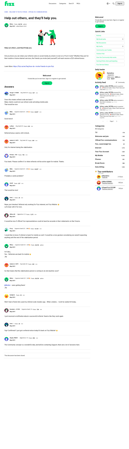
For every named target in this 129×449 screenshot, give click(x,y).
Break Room (110, 163)
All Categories (99, 129)
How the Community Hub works (106, 57)
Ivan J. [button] (12, 197)
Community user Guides (104, 50)
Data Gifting (110, 167)
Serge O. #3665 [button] (14, 92)
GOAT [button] (11, 183)
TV (110, 132)
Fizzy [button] (11, 228)
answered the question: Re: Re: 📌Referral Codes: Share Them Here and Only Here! (111, 94)
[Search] (113, 3)
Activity (98, 35)
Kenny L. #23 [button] (13, 154)
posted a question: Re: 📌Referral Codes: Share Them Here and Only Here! (112, 87)
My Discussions (101, 43)
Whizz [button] (11, 24)
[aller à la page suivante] (117, 121)
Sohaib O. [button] (12, 295)
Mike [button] (11, 112)
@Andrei (7, 285)
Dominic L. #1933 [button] (15, 309)
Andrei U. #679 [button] (14, 140)
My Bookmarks (109, 39)
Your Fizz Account (110, 152)
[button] (6, 25)
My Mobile (110, 155)
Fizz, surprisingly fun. (110, 144)
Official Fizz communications (110, 140)
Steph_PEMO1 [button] (14, 338)
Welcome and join (110, 136)
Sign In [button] (47, 83)
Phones (110, 159)
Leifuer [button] (12, 126)
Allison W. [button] (12, 214)
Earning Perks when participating (106, 61)
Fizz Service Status (102, 64)
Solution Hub (100, 53)
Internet (110, 148)
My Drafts (109, 46)
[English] (9, 3)
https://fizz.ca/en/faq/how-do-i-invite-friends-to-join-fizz (33, 66)
